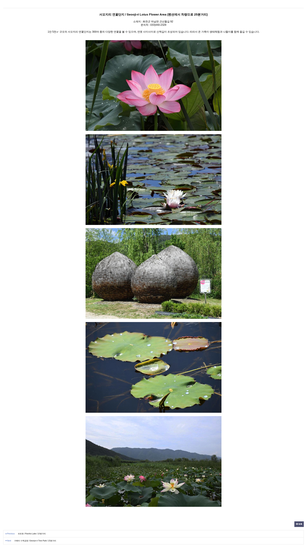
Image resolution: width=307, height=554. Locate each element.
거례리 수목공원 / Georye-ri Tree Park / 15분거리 (35, 541)
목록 (300, 524)
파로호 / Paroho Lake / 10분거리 (32, 534)
